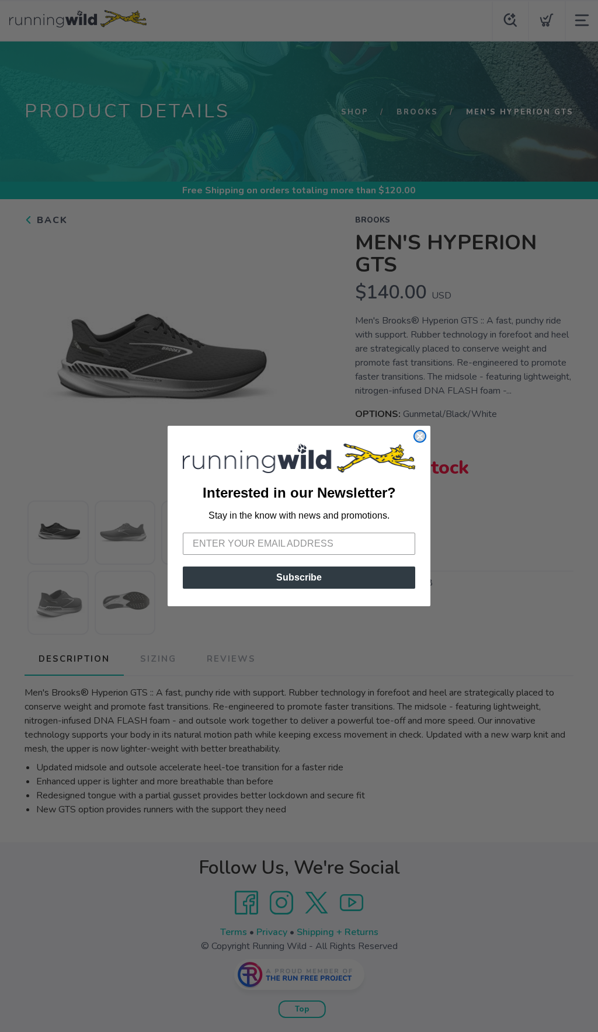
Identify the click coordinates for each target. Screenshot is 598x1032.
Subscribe (299, 577)
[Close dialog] (420, 436)
